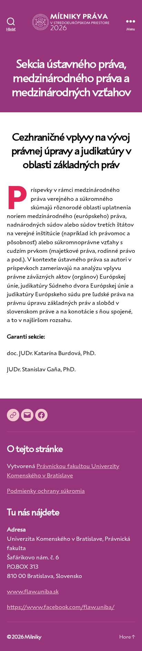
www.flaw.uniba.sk (33, 591)
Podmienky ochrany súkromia (46, 490)
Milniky (32, 636)
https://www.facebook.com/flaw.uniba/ (60, 606)
